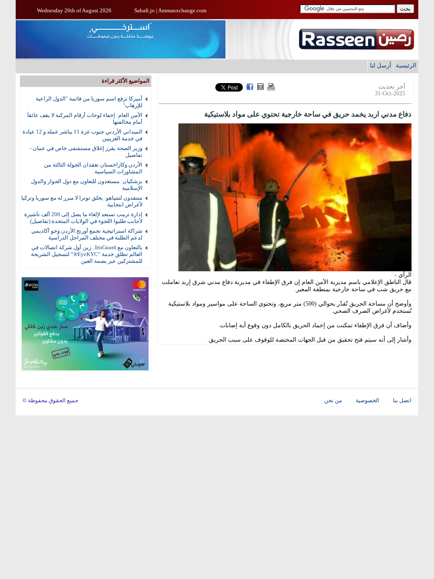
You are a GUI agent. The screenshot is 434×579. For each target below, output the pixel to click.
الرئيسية (406, 65)
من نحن (333, 401)
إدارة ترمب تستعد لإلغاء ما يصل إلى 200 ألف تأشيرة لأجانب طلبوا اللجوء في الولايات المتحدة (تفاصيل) (83, 217)
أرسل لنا (380, 65)
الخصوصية (367, 401)
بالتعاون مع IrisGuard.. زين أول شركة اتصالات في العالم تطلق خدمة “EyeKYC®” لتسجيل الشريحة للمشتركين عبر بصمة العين (86, 254)
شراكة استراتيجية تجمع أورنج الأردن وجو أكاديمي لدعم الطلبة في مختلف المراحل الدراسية (86, 234)
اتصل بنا (402, 401)
